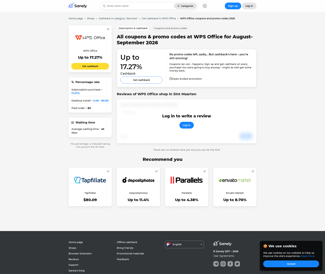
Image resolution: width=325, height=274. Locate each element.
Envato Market (235, 193)
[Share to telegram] (216, 264)
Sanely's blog (77, 270)
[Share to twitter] (237, 264)
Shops (72, 247)
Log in (186, 125)
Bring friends (125, 247)
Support (74, 264)
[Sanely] (78, 6)
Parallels (187, 193)
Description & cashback (133, 28)
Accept (291, 263)
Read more (308, 256)
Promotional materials (130, 253)
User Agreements (223, 255)
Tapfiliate (90, 193)
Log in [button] (249, 5)
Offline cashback (127, 242)
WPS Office (90, 50)
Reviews (74, 259)
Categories (187, 6)
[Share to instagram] (223, 264)
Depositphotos (138, 193)
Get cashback (90, 66)
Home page (76, 242)
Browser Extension (80, 253)
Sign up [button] (233, 5)
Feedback (123, 259)
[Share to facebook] (230, 264)
